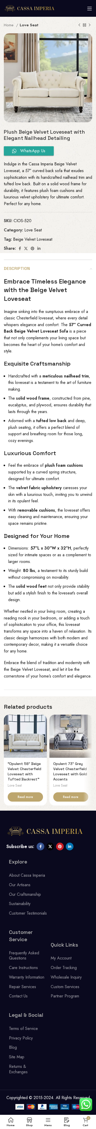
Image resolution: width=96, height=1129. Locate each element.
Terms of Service (23, 1028)
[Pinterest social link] (32, 248)
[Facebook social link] (20, 248)
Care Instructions (23, 968)
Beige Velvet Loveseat (32, 239)
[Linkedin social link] (39, 248)
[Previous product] (79, 25)
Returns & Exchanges (18, 1069)
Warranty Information (26, 977)
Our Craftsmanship (25, 894)
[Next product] (89, 25)
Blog (13, 1047)
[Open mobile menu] (89, 8)
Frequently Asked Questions (24, 955)
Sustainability (19, 904)
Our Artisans (19, 885)
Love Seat (29, 25)
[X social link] (26, 248)
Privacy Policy (21, 1038)
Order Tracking (64, 968)
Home (9, 25)
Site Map (16, 1057)
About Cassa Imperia (27, 875)
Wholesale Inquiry (66, 977)
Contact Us (18, 996)
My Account (61, 958)
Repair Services (22, 987)
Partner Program (65, 996)
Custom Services (65, 987)
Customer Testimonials (28, 913)
